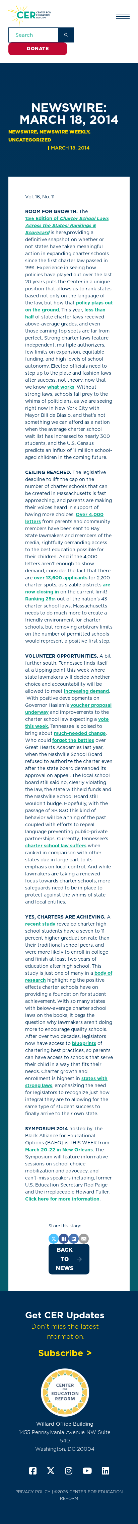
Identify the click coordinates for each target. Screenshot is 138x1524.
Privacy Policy (33, 1491)
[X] (54, 1239)
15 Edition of (67, 225)
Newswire (22, 131)
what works (60, 387)
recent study (40, 924)
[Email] (84, 1239)
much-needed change (80, 733)
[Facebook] (64, 1239)
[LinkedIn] (74, 1239)
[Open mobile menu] (123, 16)
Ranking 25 (40, 598)
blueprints (84, 1043)
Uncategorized (29, 139)
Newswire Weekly (64, 131)
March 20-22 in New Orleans (59, 1149)
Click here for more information (62, 1199)
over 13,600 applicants (60, 577)
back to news (64, 1259)
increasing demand (86, 691)
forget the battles (73, 740)
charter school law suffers (55, 845)
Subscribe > (65, 1352)
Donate (38, 48)
